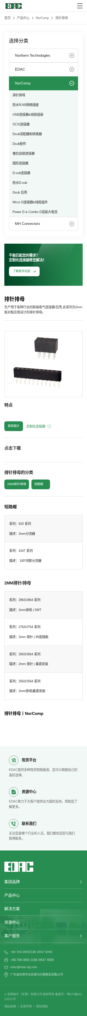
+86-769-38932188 (23, 952)
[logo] (13, 5)
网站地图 (42, 1006)
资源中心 (12, 922)
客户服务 (12, 936)
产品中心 (23, 18)
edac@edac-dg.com (23, 967)
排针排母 (61, 18)
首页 (7, 18)
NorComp (42, 18)
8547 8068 (45, 952)
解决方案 (12, 909)
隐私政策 (10, 1006)
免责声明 (26, 1006)
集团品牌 (12, 882)
